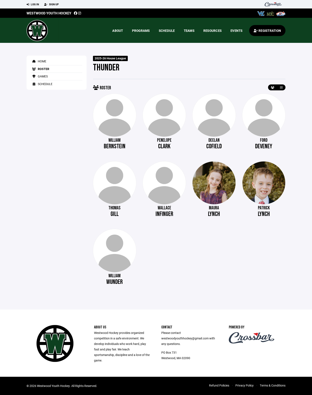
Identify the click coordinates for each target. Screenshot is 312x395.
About (117, 30)
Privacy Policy (244, 385)
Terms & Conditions (272, 385)
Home (41, 61)
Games (42, 76)
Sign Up (53, 4)
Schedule (167, 30)
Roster (43, 69)
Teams (189, 30)
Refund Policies (219, 385)
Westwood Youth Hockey (49, 13)
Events (236, 30)
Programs (141, 30)
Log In (34, 4)
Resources (212, 30)
